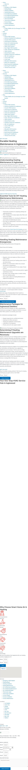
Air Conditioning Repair (9, 17)
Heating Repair (7, 9)
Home (4, 2)
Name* (2, 744)
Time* (1, 749)
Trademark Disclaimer (13, 739)
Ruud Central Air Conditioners (11, 64)
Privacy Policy (3, 739)
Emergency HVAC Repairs (10, 7)
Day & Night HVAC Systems (10, 48)
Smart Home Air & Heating (16, 229)
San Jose (6, 711)
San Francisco (7, 712)
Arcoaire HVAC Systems (10, 39)
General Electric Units (9, 52)
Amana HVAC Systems (9, 36)
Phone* (2, 752)
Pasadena (6, 708)
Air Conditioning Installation (10, 13)
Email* (1, 755)
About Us (6, 4)
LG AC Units (7, 59)
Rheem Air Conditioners (9, 62)
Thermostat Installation (9, 20)
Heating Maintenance (9, 12)
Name (1, 659)
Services (5, 5)
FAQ (4, 31)
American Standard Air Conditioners (12, 38)
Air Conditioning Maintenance (11, 15)
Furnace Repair (7, 22)
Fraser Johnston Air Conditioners (12, 49)
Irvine (5, 709)
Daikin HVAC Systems (9, 46)
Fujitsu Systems (8, 51)
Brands (4, 34)
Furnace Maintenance (9, 25)
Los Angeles (7, 703)
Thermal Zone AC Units (9, 67)
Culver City (7, 704)
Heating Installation (8, 10)
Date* (1, 747)
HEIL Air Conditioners (9, 56)
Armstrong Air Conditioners (10, 41)
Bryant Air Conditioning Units (11, 43)
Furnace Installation (9, 23)
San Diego (6, 714)
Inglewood (6, 154)
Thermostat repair (7, 692)
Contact (5, 33)
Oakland (6, 717)
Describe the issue (4, 757)
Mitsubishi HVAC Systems (10, 60)
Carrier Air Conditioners (9, 44)
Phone (1, 298)
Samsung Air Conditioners (10, 65)
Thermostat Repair (8, 18)
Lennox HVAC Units (8, 57)
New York (6, 716)
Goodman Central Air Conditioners (12, 54)
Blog (4, 26)
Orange (6, 706)
